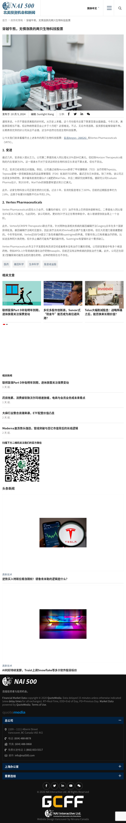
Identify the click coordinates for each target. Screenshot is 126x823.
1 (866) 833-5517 (33, 749)
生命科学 (34, 264)
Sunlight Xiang (45, 114)
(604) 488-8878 (22, 738)
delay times (15, 701)
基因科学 (19, 264)
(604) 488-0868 (23, 744)
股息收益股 (50, 264)
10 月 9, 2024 (18, 114)
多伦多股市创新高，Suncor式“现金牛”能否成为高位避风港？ (62, 314)
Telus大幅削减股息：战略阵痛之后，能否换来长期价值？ (103, 312)
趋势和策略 (17, 20)
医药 (6, 264)
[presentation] (4, 303)
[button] (4, 324)
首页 (4, 20)
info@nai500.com (25, 755)
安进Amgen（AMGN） (76, 138)
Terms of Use (39, 704)
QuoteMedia (54, 698)
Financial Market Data (14, 698)
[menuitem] (93, 8)
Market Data (107, 701)
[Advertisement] (63, 352)
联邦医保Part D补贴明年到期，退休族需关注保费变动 (21, 312)
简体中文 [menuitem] (92, 8)
